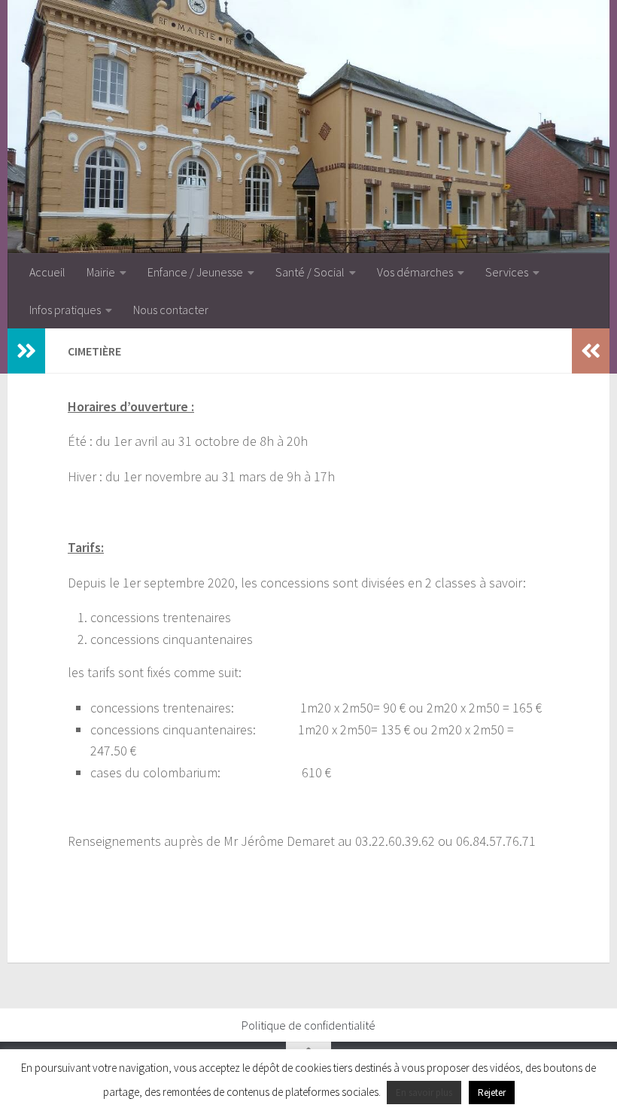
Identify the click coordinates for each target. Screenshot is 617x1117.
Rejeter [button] (492, 1092)
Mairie (101, 271)
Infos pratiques (65, 309)
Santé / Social (310, 271)
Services (506, 271)
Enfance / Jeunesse (195, 271)
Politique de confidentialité (308, 1025)
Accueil (47, 271)
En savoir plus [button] (424, 1092)
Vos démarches (415, 271)
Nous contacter (170, 309)
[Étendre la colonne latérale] (26, 351)
